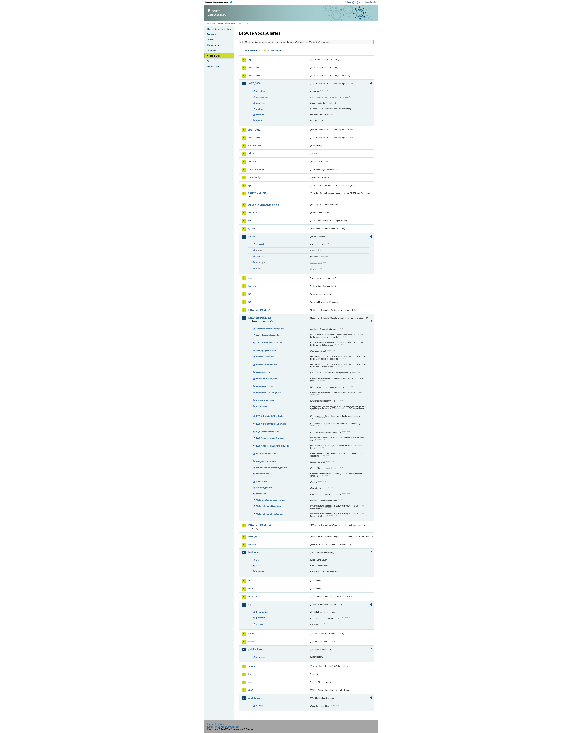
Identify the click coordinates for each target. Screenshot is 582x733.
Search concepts (275, 51)
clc (257, 560)
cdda (251, 153)
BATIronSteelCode (264, 386)
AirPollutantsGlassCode (267, 335)
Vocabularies (214, 56)
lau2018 (252, 596)
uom (250, 682)
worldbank (254, 698)
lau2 (250, 588)
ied (249, 302)
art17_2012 (254, 129)
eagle (258, 566)
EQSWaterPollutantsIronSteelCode (272, 446)
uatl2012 (260, 571)
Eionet (219, 23)
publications (255, 649)
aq (249, 59)
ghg (250, 278)
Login (350, 2)
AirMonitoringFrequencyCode (270, 329)
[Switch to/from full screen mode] (359, 2)
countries (260, 103)
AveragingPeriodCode (266, 350)
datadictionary (256, 169)
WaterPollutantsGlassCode (268, 506)
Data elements (214, 45)
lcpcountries (262, 612)
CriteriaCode (262, 406)
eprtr (250, 185)
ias (249, 294)
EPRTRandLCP (257, 193)
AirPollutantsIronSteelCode (269, 343)
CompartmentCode (265, 400)
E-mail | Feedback (216, 724)
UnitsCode (261, 494)
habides (252, 286)
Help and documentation (219, 29)
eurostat (253, 212)
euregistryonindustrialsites (263, 204)
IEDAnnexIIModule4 (259, 525)
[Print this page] (356, 2)
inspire (252, 544)
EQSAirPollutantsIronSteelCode (271, 424)
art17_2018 (254, 137)
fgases (252, 228)
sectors (259, 624)
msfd (251, 633)
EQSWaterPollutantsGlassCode (271, 438)
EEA (219, 2)
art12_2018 (254, 75)
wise (250, 690)
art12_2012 (254, 67)
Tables (210, 39)
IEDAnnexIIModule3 (259, 318)
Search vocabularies (251, 51)
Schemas (211, 50)
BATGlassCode (263, 372)
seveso (252, 666)
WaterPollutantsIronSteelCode (270, 514)
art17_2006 (254, 83)
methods (260, 109)
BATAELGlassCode (265, 357)
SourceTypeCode (264, 488)
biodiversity (254, 145)
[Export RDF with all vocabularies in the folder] (371, 83)
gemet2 (252, 236)
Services (211, 61)
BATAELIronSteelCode (266, 364)
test (250, 674)
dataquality (254, 177)
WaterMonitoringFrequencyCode (271, 500)
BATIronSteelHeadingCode (268, 392)
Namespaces (213, 66)
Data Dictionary (230, 23)
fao (250, 220)
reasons (260, 115)
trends (259, 120)
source (259, 256)
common (253, 161)
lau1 (250, 580)
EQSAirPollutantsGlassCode (269, 416)
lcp (249, 604)
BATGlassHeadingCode (267, 378)
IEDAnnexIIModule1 (259, 310)
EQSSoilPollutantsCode (267, 432)
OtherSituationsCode (266, 453)
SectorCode (261, 481)
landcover (253, 552)
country (259, 706)
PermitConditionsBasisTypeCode (271, 468)
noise (251, 641)
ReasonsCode (262, 474)
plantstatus (261, 618)
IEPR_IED (253, 536)
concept (260, 244)
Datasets (211, 34)
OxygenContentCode (266, 461)
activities (260, 91)
